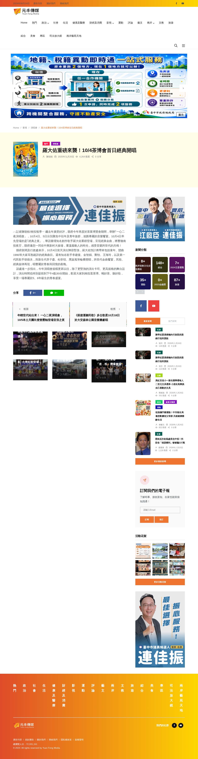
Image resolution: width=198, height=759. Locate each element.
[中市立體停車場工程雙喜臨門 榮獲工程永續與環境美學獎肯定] (160, 568)
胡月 (63, 335)
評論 (130, 22)
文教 (161, 22)
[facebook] (176, 3)
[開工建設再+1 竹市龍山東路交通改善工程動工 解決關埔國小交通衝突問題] (160, 551)
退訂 (161, 519)
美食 (32, 36)
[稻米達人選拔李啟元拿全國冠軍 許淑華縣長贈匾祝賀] (143, 568)
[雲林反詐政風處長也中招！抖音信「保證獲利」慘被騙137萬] (143, 443)
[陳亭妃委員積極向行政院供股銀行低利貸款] (143, 332)
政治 (44, 22)
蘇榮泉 (161, 448)
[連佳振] (69, 210)
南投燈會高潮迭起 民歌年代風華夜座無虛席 (30, 331)
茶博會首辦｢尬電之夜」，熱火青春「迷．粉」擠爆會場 (108, 359)
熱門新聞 (172, 321)
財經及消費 (96, 22)
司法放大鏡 (56, 36)
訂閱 (147, 519)
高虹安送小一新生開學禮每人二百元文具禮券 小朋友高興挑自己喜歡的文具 (169, 384)
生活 (65, 22)
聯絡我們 (64, 3)
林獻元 (161, 425)
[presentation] (15, 88)
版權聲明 (79, 739)
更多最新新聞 (160, 461)
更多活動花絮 (160, 582)
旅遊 (170, 22)
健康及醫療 (79, 22)
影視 (109, 22)
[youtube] (183, 3)
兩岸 (149, 22)
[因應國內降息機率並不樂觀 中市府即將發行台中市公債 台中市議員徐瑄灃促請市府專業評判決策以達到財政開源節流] (177, 551)
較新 (26, 309)
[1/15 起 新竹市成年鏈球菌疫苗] (143, 551)
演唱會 (34, 127)
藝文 (140, 22)
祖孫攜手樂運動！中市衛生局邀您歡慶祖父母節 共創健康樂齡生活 (169, 416)
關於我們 (51, 3)
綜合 (23, 36)
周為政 (25, 365)
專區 (42, 36)
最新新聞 (148, 321)
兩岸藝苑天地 (74, 36)
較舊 (113, 309)
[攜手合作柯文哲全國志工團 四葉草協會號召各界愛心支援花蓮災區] (177, 568)
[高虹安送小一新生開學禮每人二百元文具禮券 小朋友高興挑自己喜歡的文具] (143, 377)
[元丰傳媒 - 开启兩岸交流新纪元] (26, 11)
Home (24, 22)
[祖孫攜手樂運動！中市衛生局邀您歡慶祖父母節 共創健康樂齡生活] (143, 408)
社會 (55, 22)
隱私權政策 (66, 739)
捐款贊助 (29, 739)
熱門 (34, 22)
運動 (120, 22)
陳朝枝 (49, 156)
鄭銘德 (161, 393)
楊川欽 (64, 364)
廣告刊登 (37, 3)
